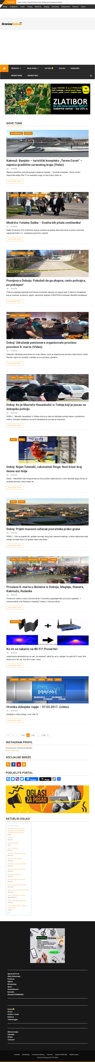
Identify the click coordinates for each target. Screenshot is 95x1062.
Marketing (33, 75)
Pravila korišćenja (38, 1054)
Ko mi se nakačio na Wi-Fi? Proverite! (31, 649)
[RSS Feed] (8, 764)
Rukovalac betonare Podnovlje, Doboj (18, 890)
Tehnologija (15, 621)
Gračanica (14, 7)
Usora (83, 7)
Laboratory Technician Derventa (16, 853)
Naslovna (32, 68)
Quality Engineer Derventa (15, 858)
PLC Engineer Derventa (14, 874)
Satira (48, 68)
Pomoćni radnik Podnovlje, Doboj (17, 884)
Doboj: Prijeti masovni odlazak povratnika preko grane (43, 529)
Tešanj (29, 7)
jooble (9, 913)
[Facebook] (13, 764)
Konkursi (24, 11)
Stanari (5, 11)
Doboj (5, 7)
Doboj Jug (14, 11)
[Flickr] (24, 764)
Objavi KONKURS (61, 1054)
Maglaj (46, 7)
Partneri (50, 1054)
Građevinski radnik (13, 843)
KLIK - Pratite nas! (12, 750)
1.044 (43, 735)
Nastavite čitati (14, 181)
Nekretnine (16, 75)
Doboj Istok (66, 7)
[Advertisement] (47, 47)
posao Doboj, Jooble (12, 825)
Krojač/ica (10, 837)
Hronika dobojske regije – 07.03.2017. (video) (37, 707)
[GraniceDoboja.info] (4, 68)
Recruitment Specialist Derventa (16, 879)
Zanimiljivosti (24, 315)
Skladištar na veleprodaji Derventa (17, 863)
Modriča (38, 7)
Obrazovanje (33, 559)
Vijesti (41, 195)
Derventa (55, 7)
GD (8, 169)
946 (33, 735)
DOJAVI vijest (74, 1054)
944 (23, 735)
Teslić (22, 7)
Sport (21, 439)
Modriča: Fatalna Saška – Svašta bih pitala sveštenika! (43, 222)
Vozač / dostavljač (12, 848)
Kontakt (17, 1054)
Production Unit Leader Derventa (17, 869)
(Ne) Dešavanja (16, 133)
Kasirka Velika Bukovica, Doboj (16, 895)
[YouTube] (18, 764)
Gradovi (15, 68)
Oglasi (62, 68)
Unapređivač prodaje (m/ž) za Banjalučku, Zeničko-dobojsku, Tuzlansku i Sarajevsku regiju (16, 830)
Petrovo (75, 7)
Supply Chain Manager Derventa (17, 900)
